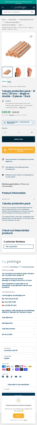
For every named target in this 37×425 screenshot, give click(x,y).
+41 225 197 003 (10, 314)
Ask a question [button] (11, 251)
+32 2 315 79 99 (10, 311)
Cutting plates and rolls (9, 22)
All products (12, 19)
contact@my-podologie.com (13, 304)
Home (4, 19)
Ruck (20, 27)
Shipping (11, 116)
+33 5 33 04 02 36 (11, 307)
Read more (25, 109)
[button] (3, 7)
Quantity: (4, 129)
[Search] (29, 12)
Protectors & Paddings (9, 27)
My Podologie (14, 272)
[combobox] (17, 12)
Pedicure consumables (9, 25)
